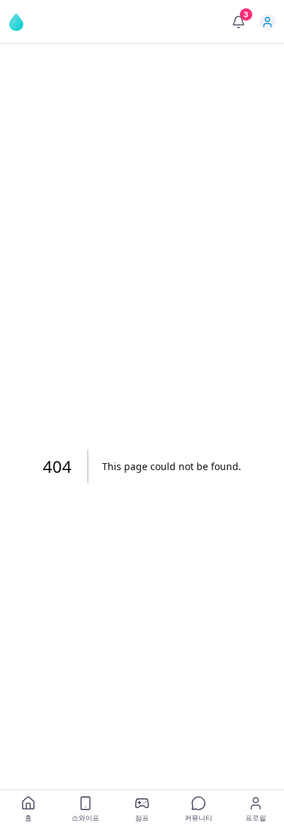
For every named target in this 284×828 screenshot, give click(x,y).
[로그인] (267, 22)
